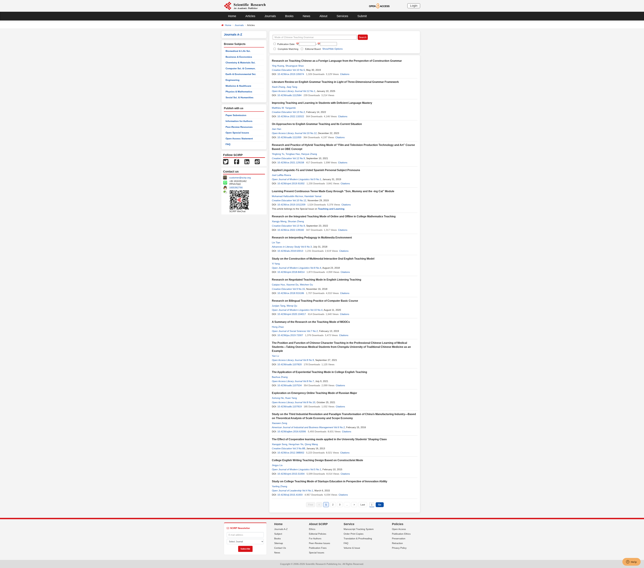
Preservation (398, 538)
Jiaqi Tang (291, 87)
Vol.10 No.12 (310, 133)
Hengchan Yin (296, 444)
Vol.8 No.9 (308, 360)
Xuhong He (278, 398)
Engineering (232, 80)
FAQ (228, 144)
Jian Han (276, 129)
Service (349, 524)
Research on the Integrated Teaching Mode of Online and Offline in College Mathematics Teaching (334, 216)
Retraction (397, 543)
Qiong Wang (311, 444)
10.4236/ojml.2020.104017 (291, 314)
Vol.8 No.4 (315, 267)
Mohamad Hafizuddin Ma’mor (287, 196)
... (347, 504)
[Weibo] (257, 161)
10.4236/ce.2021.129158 (290, 162)
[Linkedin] (246, 161)
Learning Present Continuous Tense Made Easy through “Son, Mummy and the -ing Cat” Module (333, 191)
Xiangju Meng (279, 221)
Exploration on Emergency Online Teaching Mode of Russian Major (314, 393)
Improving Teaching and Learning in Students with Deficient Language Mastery (322, 102)
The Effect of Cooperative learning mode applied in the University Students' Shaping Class (329, 439)
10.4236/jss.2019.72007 (290, 335)
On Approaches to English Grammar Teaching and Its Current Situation (317, 124)
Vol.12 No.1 (309, 91)
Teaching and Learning (331, 208)
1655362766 (236, 187)
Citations (344, 74)
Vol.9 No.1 (315, 179)
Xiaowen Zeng (279, 423)
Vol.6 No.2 (339, 427)
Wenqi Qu (292, 305)
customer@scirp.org (240, 177)
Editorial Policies (317, 533)
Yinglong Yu (278, 154)
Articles (250, 16)
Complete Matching (288, 49)
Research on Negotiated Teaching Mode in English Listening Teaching (316, 279)
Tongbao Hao (293, 154)
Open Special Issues (237, 132)
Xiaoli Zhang (278, 87)
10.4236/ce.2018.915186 (290, 293)
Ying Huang (278, 65)
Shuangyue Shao (294, 65)
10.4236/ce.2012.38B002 (290, 452)
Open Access (399, 529)
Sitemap (278, 543)
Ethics (312, 529)
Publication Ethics (401, 533)
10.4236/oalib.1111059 (289, 137)
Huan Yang (291, 398)
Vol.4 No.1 (307, 490)
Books (289, 16)
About (323, 16)
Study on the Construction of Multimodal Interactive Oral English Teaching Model (323, 258)
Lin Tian (276, 242)
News (306, 16)
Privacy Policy (399, 548)
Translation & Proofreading (358, 538)
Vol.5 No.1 (315, 469)
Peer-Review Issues (319, 543)
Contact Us (280, 548)
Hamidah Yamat (312, 196)
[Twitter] (225, 161)
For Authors (315, 538)
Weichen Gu (306, 284)
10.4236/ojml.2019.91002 (291, 183)
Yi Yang (276, 263)
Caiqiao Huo (278, 284)
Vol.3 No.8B (299, 448)
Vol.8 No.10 (309, 402)
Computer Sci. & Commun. (241, 68)
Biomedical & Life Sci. (238, 51)
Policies (397, 524)
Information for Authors (239, 121)
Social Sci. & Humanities (239, 97)
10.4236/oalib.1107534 (289, 385)
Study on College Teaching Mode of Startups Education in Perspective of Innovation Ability (329, 481)
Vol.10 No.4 (316, 310)
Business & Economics (239, 57)
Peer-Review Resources (239, 127)
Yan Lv (275, 356)
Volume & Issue (352, 548)
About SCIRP (318, 524)
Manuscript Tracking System (359, 529)
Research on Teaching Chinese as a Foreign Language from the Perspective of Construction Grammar (337, 60)
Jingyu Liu (277, 465)
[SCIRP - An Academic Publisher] (245, 5)
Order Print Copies (353, 533)
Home (232, 16)
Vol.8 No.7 (308, 381)
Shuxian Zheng (296, 221)
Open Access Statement (239, 138)
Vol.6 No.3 (306, 246)
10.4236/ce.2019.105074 (290, 74)
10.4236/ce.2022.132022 (290, 116)
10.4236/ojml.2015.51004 (291, 473)
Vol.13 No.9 (299, 225)
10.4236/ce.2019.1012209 (291, 204)
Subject (278, 533)
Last (362, 504)
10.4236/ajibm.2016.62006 (291, 431)
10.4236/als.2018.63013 (290, 251)
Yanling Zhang (279, 486)
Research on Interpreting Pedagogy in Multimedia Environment (312, 237)
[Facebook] (236, 161)
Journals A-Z (281, 529)
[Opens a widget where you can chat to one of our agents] (631, 562)
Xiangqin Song (279, 444)
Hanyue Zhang (309, 154)
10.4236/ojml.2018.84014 (291, 272)
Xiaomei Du (292, 284)
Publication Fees (318, 548)
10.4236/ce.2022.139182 (290, 230)
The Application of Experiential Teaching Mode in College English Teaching (319, 372)
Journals (270, 16)
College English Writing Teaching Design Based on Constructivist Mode (317, 460)
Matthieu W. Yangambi (284, 107)
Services (342, 16)
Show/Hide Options (332, 48)
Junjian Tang (278, 305)
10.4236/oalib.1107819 (289, 406)
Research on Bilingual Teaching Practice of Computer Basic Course (315, 300)
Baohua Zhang (280, 377)
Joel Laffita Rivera (281, 175)
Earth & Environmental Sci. (241, 74)
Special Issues (316, 552)
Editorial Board (313, 49)
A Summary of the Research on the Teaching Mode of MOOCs (311, 321)
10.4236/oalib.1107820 (289, 364)
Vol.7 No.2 (312, 331)
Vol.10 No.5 (299, 70)
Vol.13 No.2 (299, 112)
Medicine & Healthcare (238, 86)
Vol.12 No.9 (299, 158)
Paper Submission (236, 115)
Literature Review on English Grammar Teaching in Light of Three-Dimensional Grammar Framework (335, 81)
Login (413, 5)
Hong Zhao (278, 327)
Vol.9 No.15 (299, 289)
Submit (362, 16)
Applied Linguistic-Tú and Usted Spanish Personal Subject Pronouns (316, 170)
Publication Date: (286, 44)
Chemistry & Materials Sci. (240, 62)
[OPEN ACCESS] (379, 5)
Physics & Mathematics (239, 91)
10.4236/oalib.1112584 (289, 95)
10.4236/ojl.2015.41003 (290, 494)
